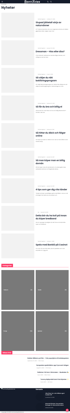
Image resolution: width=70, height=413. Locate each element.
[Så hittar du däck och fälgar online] (17, 135)
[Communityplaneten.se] (32, 1)
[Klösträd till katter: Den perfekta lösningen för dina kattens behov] (40, 407)
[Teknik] (52, 290)
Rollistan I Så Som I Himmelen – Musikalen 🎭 (53, 372)
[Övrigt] (17, 331)
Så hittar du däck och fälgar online (50, 134)
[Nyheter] (52, 331)
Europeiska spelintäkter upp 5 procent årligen (53, 365)
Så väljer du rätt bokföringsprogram (46, 79)
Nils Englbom (42, 19)
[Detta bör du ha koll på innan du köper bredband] (17, 218)
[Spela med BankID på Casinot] (17, 245)
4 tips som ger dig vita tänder (51, 189)
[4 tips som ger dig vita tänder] (17, 190)
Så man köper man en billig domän (50, 162)
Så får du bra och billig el (49, 106)
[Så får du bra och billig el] (17, 107)
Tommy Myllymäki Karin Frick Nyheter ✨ (54, 379)
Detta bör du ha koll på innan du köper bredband (51, 217)
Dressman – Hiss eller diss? (50, 51)
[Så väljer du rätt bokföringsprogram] (17, 80)
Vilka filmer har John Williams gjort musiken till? (55, 394)
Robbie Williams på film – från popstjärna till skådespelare (48, 358)
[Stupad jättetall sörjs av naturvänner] (17, 25)
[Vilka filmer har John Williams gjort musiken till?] (40, 397)
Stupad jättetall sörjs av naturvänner (48, 24)
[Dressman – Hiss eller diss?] (17, 52)
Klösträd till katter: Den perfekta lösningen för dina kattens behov (54, 404)
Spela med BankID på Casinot (51, 244)
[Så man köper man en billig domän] (17, 163)
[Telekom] (17, 290)
